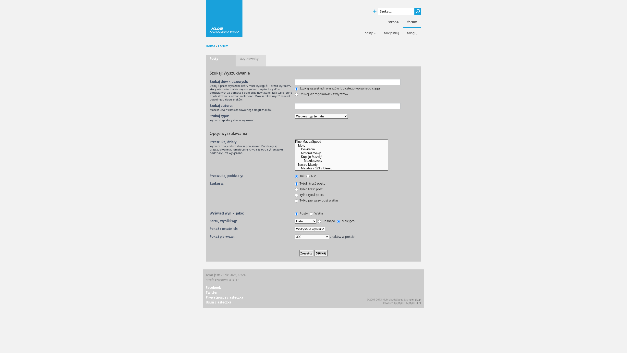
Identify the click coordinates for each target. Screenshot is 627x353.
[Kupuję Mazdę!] (341, 157)
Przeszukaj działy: (223, 142)
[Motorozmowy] (341, 153)
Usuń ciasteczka (218, 302)
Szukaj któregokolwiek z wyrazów (323, 94)
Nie (313, 176)
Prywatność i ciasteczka (224, 297)
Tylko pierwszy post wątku (318, 200)
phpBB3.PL (415, 303)
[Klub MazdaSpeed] (341, 142)
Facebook (213, 287)
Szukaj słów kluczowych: (229, 81)
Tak (301, 176)
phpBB (401, 303)
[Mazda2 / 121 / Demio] (341, 168)
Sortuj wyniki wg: (223, 221)
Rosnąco (328, 221)
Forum (223, 46)
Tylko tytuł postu (311, 194)
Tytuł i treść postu (312, 183)
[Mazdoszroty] (341, 161)
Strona (393, 22)
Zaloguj (412, 33)
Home (210, 46)
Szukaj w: (217, 183)
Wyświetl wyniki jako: (227, 213)
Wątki (318, 213)
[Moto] (341, 146)
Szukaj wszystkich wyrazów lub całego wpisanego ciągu (339, 88)
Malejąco (348, 221)
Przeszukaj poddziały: (226, 176)
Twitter (212, 292)
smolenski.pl (414, 299)
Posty (368, 33)
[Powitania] (341, 149)
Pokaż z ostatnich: (224, 229)
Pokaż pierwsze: (222, 236)
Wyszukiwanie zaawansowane (374, 11)
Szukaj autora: (221, 105)
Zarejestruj (391, 33)
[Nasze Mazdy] (341, 165)
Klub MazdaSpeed (224, 18)
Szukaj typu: (219, 116)
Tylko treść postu (312, 189)
